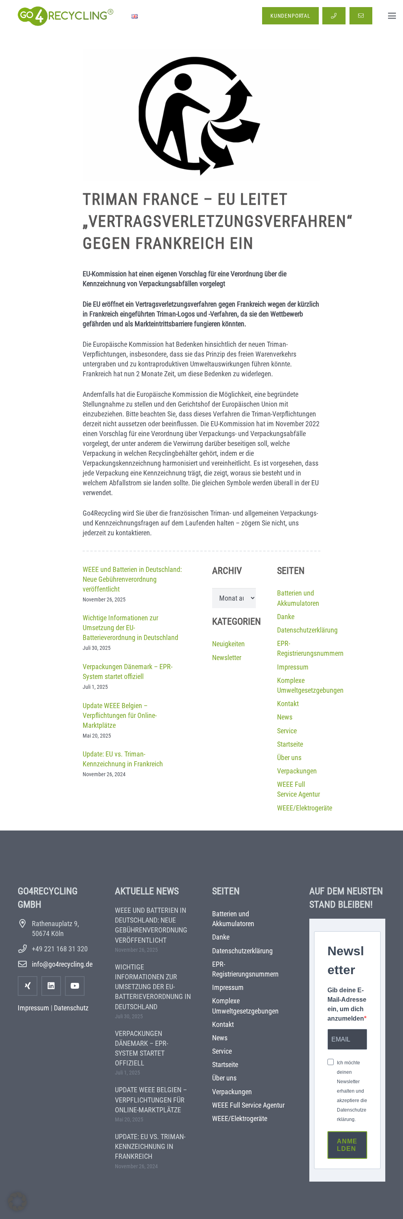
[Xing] (27, 986)
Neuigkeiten (228, 644)
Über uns (289, 757)
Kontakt (288, 703)
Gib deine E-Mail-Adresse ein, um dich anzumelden (346, 1004)
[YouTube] (75, 986)
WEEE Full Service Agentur (248, 1105)
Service (287, 731)
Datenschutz (71, 1008)
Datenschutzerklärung (307, 630)
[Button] (334, 16)
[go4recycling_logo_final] (64, 16)
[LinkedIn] (51, 986)
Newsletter (226, 657)
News (284, 717)
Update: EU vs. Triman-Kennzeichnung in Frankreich (150, 1146)
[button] (392, 16)
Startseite (290, 744)
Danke (285, 616)
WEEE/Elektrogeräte (304, 808)
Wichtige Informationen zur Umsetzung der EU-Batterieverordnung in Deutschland (130, 628)
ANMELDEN (347, 1145)
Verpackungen (297, 771)
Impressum (293, 667)
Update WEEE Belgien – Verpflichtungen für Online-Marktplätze (120, 715)
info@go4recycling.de (62, 964)
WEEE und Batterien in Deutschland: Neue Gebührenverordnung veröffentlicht (132, 579)
